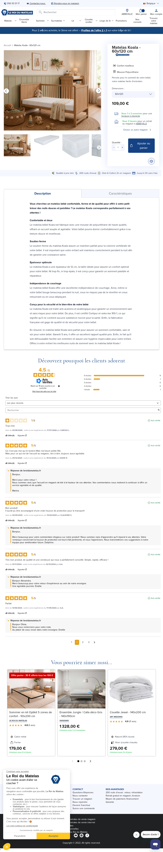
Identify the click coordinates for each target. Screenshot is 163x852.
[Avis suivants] (94, 642)
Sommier (40, 20)
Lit (73, 20)
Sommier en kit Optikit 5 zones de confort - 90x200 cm (30, 714)
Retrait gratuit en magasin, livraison (123, 795)
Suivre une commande (84, 808)
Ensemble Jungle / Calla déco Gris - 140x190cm (81, 714)
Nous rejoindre (80, 802)
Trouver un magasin (82, 799)
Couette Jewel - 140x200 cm (128, 712)
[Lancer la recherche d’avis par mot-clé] (158, 410)
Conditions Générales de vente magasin (76, 819)
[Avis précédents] (71, 642)
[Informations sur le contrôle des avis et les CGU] (59, 386)
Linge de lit (105, 20)
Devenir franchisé (81, 805)
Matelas (8, 20)
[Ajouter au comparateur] (151, 161)
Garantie (110, 802)
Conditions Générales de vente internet (75, 822)
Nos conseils (137, 21)
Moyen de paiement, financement (122, 799)
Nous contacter (80, 795)
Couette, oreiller (89, 21)
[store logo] (17, 12)
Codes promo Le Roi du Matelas (72, 832)
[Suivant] (120, 30)
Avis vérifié (155, 420)
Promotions (121, 20)
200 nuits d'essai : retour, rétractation (124, 792)
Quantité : (116, 142)
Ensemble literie (24, 21)
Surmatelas (56, 20)
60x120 (119, 94)
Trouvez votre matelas (154, 20)
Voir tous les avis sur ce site (44, 391)
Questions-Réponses (83, 792)
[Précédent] (42, 30)
